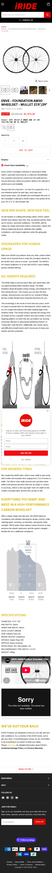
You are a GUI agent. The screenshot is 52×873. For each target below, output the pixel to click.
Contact (9, 862)
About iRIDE (19, 862)
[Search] (47, 15)
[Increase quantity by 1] (23, 140)
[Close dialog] (47, 411)
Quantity (5, 135)
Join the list (26, 453)
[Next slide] (49, 90)
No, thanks (26, 459)
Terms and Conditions (35, 862)
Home (3, 27)
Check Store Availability (14, 165)
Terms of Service (26, 865)
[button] (5, 90)
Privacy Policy (12, 865)
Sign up (39, 822)
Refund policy (40, 865)
